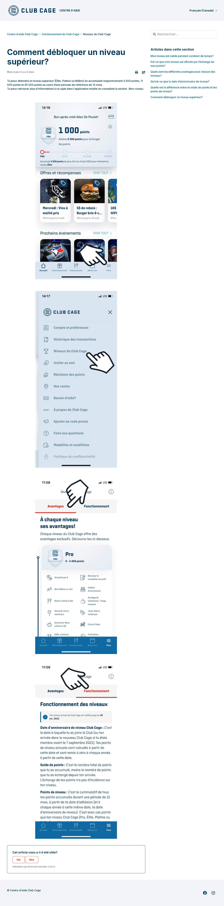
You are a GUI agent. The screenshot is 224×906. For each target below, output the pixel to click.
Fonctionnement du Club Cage (60, 34)
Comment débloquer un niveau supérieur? (177, 97)
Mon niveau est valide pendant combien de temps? (182, 56)
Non (31, 859)
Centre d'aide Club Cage (22, 34)
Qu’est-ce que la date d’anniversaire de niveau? (180, 81)
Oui (18, 859)
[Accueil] (32, 10)
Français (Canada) (202, 10)
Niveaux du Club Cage (97, 34)
